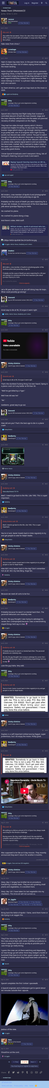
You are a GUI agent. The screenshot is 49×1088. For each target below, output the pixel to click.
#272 (46, 909)
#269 (46, 751)
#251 (46, 28)
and (12, 94)
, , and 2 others (18, 244)
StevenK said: (7, 376)
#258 (46, 372)
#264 (46, 590)
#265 (46, 608)
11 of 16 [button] (24, 1062)
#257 (46, 330)
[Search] (46, 3)
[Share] (42, 28)
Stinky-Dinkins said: (9, 521)
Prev (16, 1062)
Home (31, 1086)
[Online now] (6, 54)
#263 (46, 555)
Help (26, 1086)
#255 (46, 259)
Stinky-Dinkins (14, 363)
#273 (46, 935)
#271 (46, 878)
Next (32, 1062)
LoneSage (12, 49)
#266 (46, 643)
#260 (46, 445)
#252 (46, 58)
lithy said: (6, 32)
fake (10, 1040)
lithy (4, 14)
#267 (46, 680)
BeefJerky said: (7, 488)
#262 (46, 517)
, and (17, 863)
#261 (46, 484)
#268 (46, 730)
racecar (11, 19)
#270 (46, 822)
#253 (46, 110)
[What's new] (41, 3)
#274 (46, 979)
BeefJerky (12, 436)
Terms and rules (7, 1086)
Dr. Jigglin (12, 899)
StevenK (11, 297)
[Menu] (3, 3)
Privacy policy (18, 1086)
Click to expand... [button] (24, 283)
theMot (11, 251)
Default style (7, 1082)
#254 (46, 191)
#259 (46, 419)
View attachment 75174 (10, 492)
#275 (46, 1048)
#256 (46, 306)
